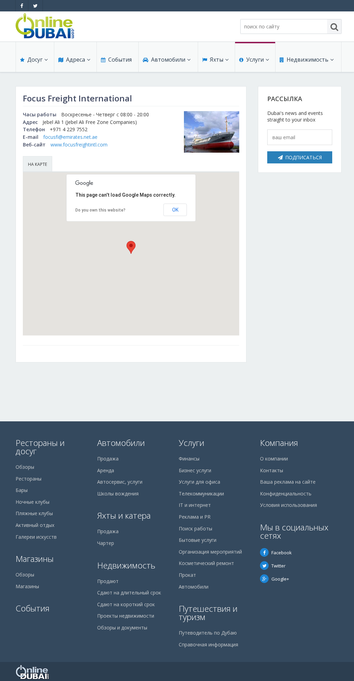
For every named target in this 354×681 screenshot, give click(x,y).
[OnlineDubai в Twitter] (35, 5)
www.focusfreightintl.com (79, 144)
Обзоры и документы (122, 627)
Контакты (271, 470)
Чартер (105, 543)
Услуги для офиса (199, 481)
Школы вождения (118, 493)
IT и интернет (195, 505)
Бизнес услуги (195, 470)
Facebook (281, 552)
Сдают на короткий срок (126, 604)
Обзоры (25, 467)
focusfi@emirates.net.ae (70, 137)
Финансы (189, 458)
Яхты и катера (124, 515)
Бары (22, 490)
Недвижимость (307, 59)
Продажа (108, 458)
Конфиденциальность (285, 493)
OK (175, 210)
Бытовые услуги (197, 540)
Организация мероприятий (210, 551)
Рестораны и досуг (40, 447)
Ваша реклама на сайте (288, 481)
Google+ (280, 579)
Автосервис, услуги (119, 481)
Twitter (278, 566)
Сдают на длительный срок (129, 592)
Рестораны (28, 478)
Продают (108, 581)
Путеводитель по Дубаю (208, 632)
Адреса (75, 59)
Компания (279, 442)
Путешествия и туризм (208, 612)
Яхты (216, 59)
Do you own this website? (100, 210)
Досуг (35, 59)
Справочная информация (208, 644)
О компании (274, 458)
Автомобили (168, 59)
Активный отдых (35, 525)
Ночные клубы (32, 502)
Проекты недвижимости (125, 615)
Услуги (255, 59)
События (120, 59)
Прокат (187, 575)
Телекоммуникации (201, 493)
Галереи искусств (36, 537)
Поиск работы (195, 528)
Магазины (35, 558)
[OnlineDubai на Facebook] (22, 5)
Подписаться (303, 157)
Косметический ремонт (206, 563)
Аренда (105, 470)
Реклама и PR (195, 516)
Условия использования (288, 505)
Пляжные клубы (34, 513)
